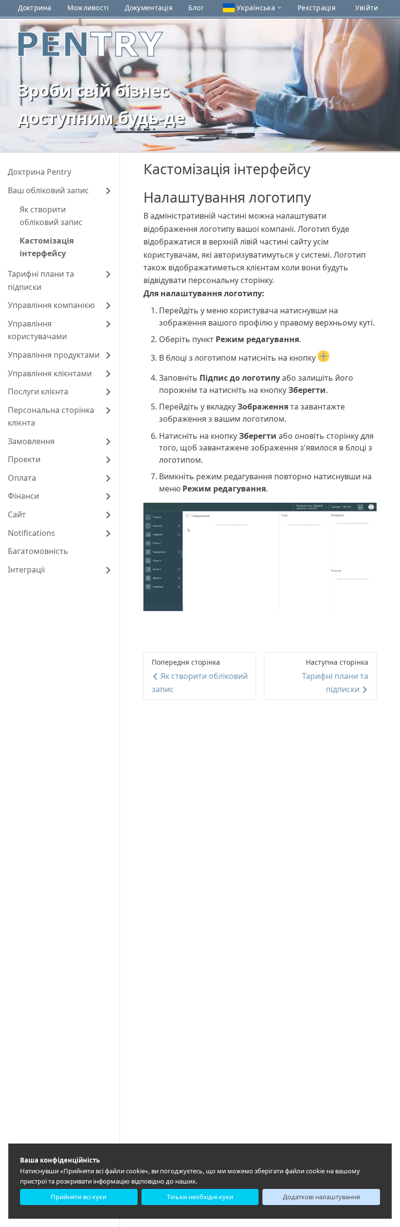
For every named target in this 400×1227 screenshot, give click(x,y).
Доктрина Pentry (39, 171)
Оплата (22, 477)
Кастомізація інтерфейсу (47, 247)
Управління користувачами (37, 330)
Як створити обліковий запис (51, 215)
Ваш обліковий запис (48, 190)
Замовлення (31, 441)
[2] (208, 137)
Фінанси (23, 496)
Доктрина (35, 7)
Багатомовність (38, 551)
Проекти (24, 459)
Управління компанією (51, 305)
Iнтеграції (26, 569)
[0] (173, 137)
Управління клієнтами (50, 373)
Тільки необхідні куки (200, 1196)
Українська (256, 7)
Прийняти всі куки (78, 1196)
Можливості (88, 7)
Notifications (31, 533)
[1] (191, 137)
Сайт (17, 514)
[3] (226, 137)
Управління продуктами (54, 354)
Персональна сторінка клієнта (51, 416)
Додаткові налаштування (321, 1196)
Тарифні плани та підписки (41, 280)
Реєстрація (317, 7)
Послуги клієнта (38, 391)
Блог (196, 7)
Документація (149, 7)
